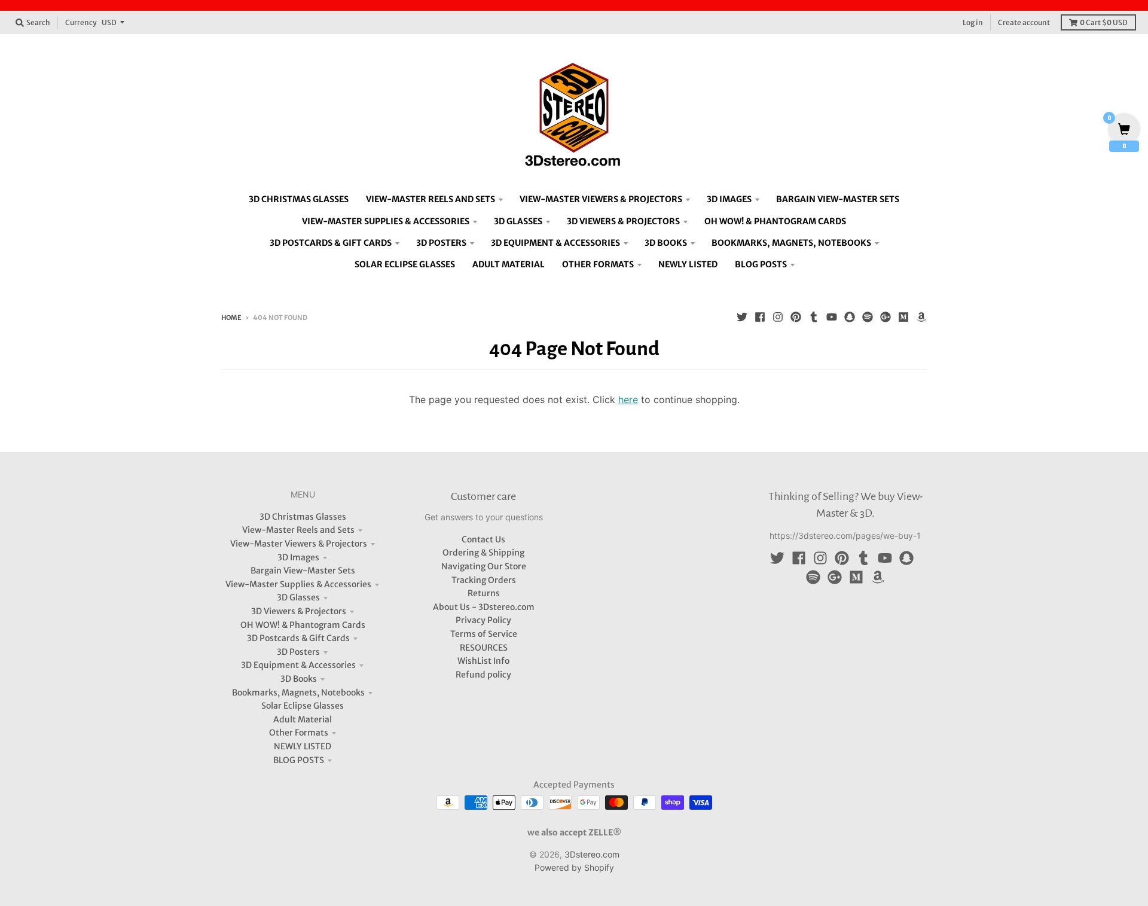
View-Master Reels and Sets (298, 529)
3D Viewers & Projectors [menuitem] (623, 221)
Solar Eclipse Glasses (302, 705)
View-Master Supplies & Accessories (298, 584)
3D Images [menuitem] (729, 199)
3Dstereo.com (591, 854)
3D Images (298, 557)
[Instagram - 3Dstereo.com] (778, 317)
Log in (973, 22)
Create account (1024, 22)
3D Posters (298, 651)
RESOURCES (484, 647)
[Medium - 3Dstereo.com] (903, 317)
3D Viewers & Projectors (298, 611)
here (628, 399)
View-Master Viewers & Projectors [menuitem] (601, 199)
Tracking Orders (483, 580)
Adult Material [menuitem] (508, 264)
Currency (81, 22)
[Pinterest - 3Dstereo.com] (795, 317)
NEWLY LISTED (302, 746)
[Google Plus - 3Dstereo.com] (885, 317)
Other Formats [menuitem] (598, 264)
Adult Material (302, 719)
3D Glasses (298, 597)
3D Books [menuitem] (666, 242)
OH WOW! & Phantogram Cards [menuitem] (775, 221)
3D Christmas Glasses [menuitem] (299, 199)
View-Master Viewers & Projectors (298, 543)
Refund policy (483, 674)
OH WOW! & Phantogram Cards (302, 625)
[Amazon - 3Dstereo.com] (921, 317)
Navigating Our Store (483, 566)
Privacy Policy (483, 620)
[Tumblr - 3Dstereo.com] (813, 317)
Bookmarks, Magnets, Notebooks (298, 692)
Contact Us (483, 539)
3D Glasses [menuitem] (518, 221)
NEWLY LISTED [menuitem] (688, 264)
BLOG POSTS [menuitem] (761, 264)
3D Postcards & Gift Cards (298, 638)
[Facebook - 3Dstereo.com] (760, 317)
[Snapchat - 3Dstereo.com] (849, 317)
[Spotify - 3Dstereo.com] (867, 317)
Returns (484, 593)
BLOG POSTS (298, 760)
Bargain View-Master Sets (303, 570)
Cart (1104, 22)
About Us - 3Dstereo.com (484, 607)
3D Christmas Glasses (302, 516)
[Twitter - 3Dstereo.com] (742, 317)
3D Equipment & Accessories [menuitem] (555, 242)
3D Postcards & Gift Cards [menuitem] (331, 242)
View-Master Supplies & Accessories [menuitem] (385, 221)
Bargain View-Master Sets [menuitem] (837, 199)
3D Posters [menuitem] (441, 242)
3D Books (298, 678)
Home (231, 317)
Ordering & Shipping (483, 552)
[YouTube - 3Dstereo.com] (831, 317)
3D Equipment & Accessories (298, 665)
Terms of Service (483, 634)
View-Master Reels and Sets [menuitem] (430, 199)
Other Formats (298, 732)
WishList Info (483, 660)
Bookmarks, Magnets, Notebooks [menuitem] (791, 242)
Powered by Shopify (574, 867)
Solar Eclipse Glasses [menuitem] (405, 264)
